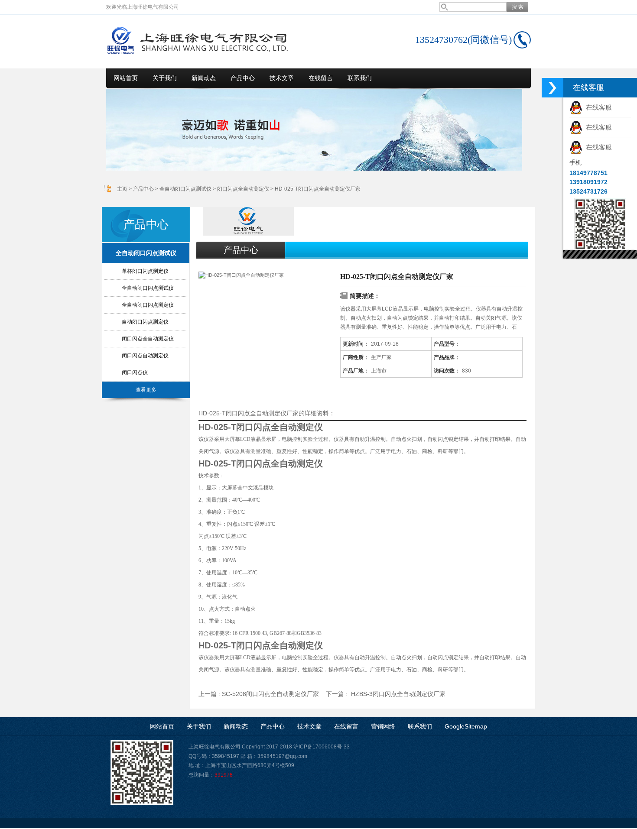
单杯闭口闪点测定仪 (145, 271)
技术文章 (282, 78)
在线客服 (597, 107)
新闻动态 (204, 78)
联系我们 (360, 78)
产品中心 (243, 78)
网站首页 (126, 78)
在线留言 (321, 78)
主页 (122, 189)
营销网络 (383, 726)
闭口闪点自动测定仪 (145, 356)
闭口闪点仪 (135, 372)
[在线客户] (552, 87)
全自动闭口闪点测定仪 (148, 305)
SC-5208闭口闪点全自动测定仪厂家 (270, 693)
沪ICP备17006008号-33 (321, 747)
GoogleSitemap (466, 726)
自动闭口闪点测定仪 (145, 322)
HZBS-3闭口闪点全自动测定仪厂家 (398, 693)
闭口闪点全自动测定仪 (243, 189)
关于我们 (165, 78)
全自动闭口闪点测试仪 (185, 189)
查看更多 (146, 390)
